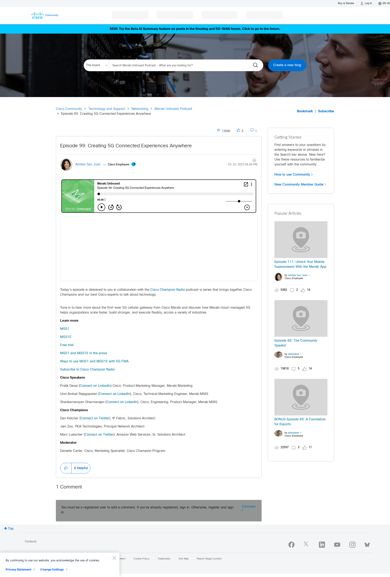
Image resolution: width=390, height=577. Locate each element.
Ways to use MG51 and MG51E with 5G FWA (94, 361)
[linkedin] (322, 545)
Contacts (30, 541)
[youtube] (337, 545)
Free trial (67, 345)
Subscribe (326, 111)
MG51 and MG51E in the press (83, 353)
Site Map (183, 559)
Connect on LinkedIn (95, 385)
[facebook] (291, 545)
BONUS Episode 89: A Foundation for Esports (300, 422)
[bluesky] (367, 544)
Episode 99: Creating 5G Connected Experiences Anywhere (126, 146)
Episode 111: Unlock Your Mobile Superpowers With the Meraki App (300, 264)
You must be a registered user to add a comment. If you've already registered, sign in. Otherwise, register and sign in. (147, 510)
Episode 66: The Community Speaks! (295, 343)
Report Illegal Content (209, 559)
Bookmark (305, 111)
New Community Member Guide (298, 184)
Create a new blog (287, 65)
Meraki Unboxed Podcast (173, 108)
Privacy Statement (18, 569)
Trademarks (164, 559)
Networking (139, 108)
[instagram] (352, 545)
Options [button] (252, 160)
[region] (59, 565)
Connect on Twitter (94, 418)
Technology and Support (106, 108)
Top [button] (11, 528)
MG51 (64, 328)
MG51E (65, 337)
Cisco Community (69, 108)
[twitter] (307, 545)
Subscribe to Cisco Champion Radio (87, 369)
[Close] (114, 558)
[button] (65, 468)
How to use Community (292, 174)
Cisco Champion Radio (167, 289)
